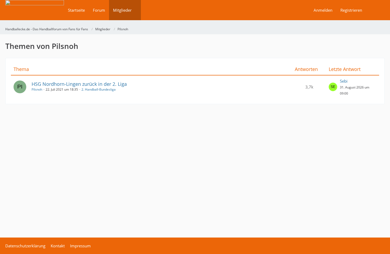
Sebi (344, 81)
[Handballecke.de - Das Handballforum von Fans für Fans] (34, 13)
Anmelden (323, 10)
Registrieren (351, 10)
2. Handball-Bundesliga (98, 89)
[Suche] (375, 10)
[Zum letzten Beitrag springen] (333, 87)
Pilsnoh (37, 89)
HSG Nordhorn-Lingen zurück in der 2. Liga (79, 84)
